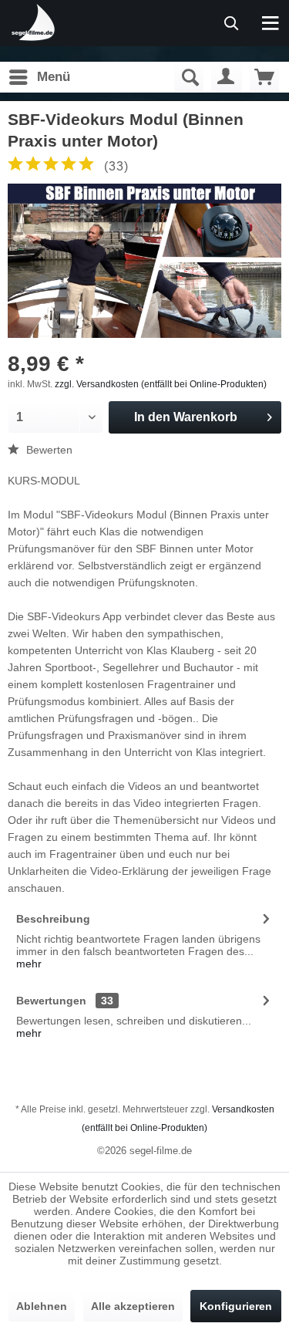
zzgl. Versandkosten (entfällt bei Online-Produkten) (161, 384)
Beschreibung (53, 919)
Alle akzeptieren (133, 1306)
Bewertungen (51, 1000)
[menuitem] (39, 77)
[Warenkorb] (264, 77)
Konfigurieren (236, 1306)
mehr (29, 963)
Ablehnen (41, 1306)
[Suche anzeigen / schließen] (188, 77)
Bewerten (47, 450)
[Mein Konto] (226, 77)
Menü (53, 76)
